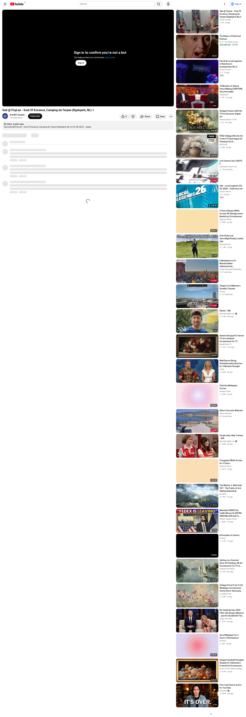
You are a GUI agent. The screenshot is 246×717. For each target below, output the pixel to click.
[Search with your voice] (168, 4)
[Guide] (5, 4)
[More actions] (171, 116)
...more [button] (87, 127)
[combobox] (116, 4)
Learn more (110, 57)
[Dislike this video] (133, 116)
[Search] (158, 4)
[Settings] (224, 4)
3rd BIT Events (17, 114)
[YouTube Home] (16, 4)
